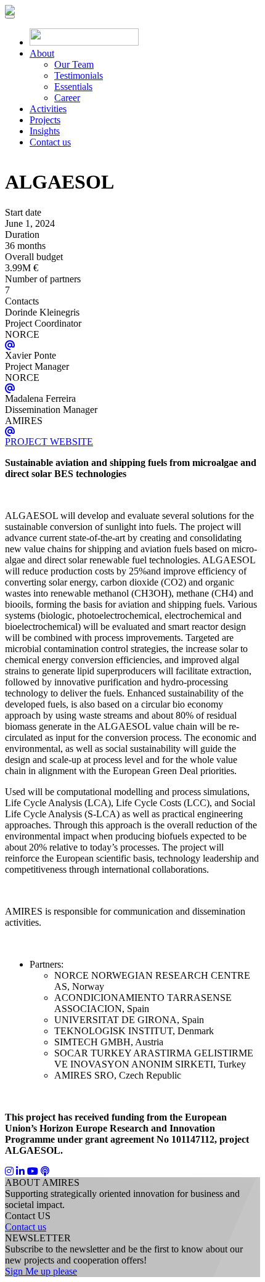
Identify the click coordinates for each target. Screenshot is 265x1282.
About (42, 53)
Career (67, 97)
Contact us (50, 142)
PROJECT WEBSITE (49, 441)
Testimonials (78, 75)
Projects (45, 120)
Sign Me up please (41, 1271)
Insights (45, 131)
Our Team (74, 64)
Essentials (73, 86)
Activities (48, 109)
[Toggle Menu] (10, 16)
